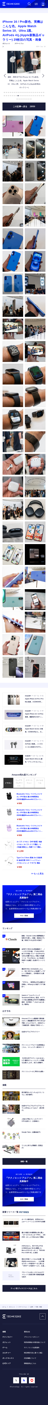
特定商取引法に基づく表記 (33, 1353)
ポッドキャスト (8, 1358)
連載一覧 (24, 1161)
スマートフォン (29, 781)
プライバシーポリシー (31, 1337)
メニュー (36, 4)
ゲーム (5, 1347)
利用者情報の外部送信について (35, 1342)
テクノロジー (7, 1337)
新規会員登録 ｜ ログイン (43, 4)
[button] (5, 76)
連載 (4, 1332)
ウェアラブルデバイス (18, 783)
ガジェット (6, 1342)
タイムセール (39, 781)
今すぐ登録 (24, 915)
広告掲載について (30, 1358)
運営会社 (27, 1332)
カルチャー (6, 1353)
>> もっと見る (37, 874)
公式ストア (6, 1363)
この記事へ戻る (24, 106)
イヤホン (8, 783)
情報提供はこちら (30, 1363)
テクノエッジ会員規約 (31, 1347)
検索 (29, 4)
